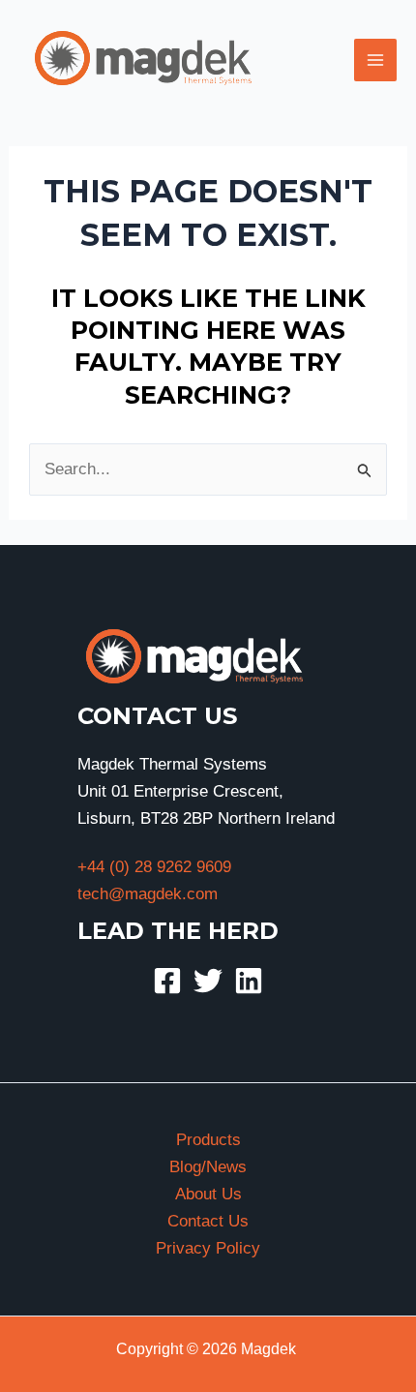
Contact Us (208, 1221)
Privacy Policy (208, 1248)
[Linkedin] (248, 980)
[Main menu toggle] (375, 60)
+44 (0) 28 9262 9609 (154, 867)
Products (208, 1140)
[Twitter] (208, 980)
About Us (208, 1194)
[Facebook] (167, 980)
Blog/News (208, 1167)
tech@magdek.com (147, 894)
